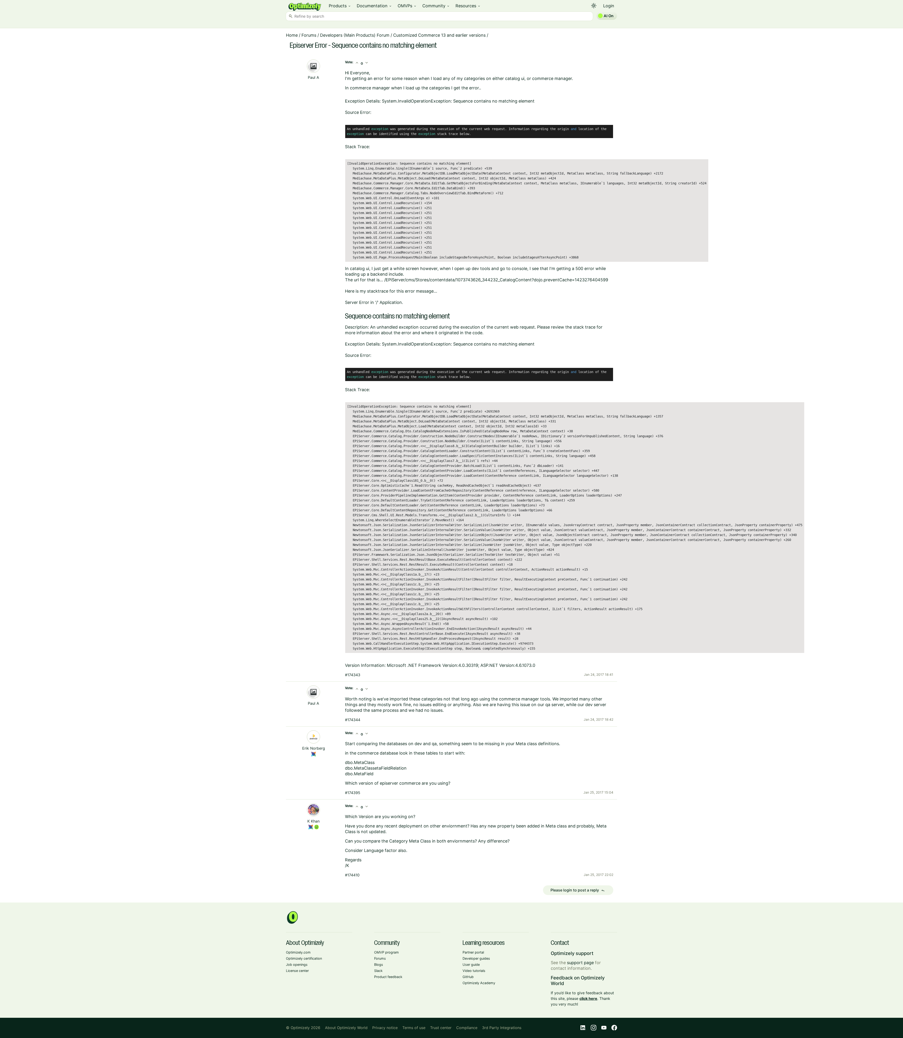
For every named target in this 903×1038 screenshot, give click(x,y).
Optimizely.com (298, 952)
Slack (378, 971)
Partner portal (473, 952)
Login (608, 5)
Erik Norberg (313, 748)
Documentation (374, 5)
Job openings (297, 964)
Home (292, 35)
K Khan (313, 821)
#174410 (352, 875)
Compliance (466, 1027)
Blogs (378, 964)
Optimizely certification (304, 958)
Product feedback (388, 977)
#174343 (352, 674)
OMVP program (386, 952)
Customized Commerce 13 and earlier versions (439, 35)
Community (436, 5)
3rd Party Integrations (501, 1027)
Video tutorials (474, 971)
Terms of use (413, 1027)
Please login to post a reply (578, 890)
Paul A (313, 77)
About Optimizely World (346, 1027)
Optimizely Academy (479, 983)
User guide (471, 964)
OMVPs (407, 5)
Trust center (441, 1027)
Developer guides (476, 958)
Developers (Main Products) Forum (354, 35)
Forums (308, 35)
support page (580, 962)
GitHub (468, 977)
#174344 (352, 719)
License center (297, 971)
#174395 (352, 792)
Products (340, 5)
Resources (468, 5)
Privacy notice (385, 1027)
